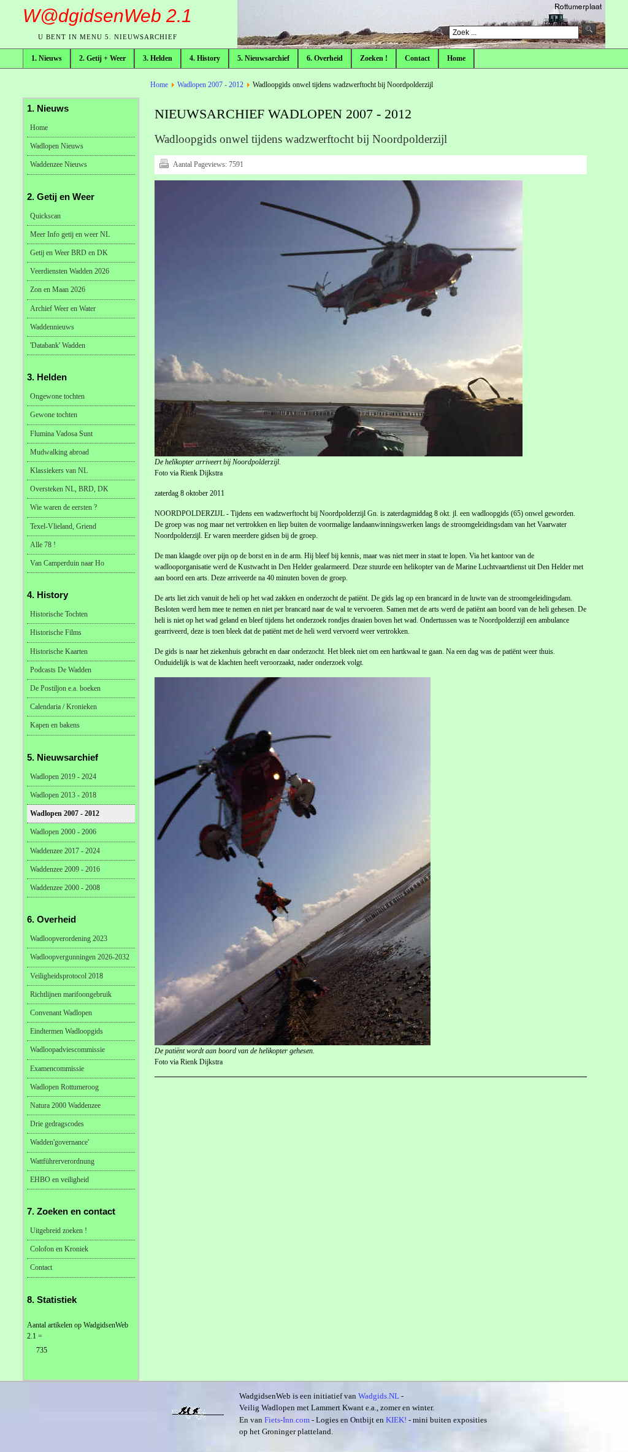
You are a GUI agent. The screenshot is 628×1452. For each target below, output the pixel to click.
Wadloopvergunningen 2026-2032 (79, 957)
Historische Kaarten (59, 651)
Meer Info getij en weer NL (70, 234)
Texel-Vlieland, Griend (63, 526)
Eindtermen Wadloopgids (66, 1031)
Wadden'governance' (59, 1142)
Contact (41, 1267)
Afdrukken (164, 163)
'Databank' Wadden (57, 345)
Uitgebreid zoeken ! (58, 1230)
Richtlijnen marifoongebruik (71, 994)
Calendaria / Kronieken (63, 706)
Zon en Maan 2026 (57, 289)
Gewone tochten (53, 414)
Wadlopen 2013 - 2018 (63, 795)
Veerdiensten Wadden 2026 (69, 271)
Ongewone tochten (57, 396)
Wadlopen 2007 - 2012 (210, 84)
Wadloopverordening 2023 (68, 938)
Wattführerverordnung (62, 1161)
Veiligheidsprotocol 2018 (66, 976)
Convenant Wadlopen (61, 1012)
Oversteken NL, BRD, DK (69, 489)
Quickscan (45, 216)
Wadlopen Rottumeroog (64, 1087)
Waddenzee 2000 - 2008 (65, 887)
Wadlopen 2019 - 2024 (63, 776)
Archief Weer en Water (63, 308)
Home (159, 84)
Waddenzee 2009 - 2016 (65, 869)
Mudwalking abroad (59, 452)
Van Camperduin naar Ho (67, 563)
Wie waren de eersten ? (63, 507)
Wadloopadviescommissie (67, 1049)
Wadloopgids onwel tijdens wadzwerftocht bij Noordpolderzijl (301, 139)
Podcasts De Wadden (60, 670)
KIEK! (396, 1419)
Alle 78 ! (43, 544)
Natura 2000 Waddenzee (65, 1105)
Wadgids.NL (378, 1395)
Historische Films (56, 632)
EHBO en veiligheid (59, 1179)
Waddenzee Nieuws (58, 164)
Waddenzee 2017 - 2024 (65, 851)
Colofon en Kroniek (59, 1249)
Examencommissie (57, 1068)
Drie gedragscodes (57, 1124)
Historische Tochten (59, 614)
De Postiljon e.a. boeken (65, 688)
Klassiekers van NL (59, 470)
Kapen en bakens (55, 725)
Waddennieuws (52, 327)
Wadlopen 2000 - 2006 (63, 832)
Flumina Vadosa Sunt (61, 433)
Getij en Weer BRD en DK (69, 252)
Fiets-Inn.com (287, 1419)
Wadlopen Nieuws (56, 146)
